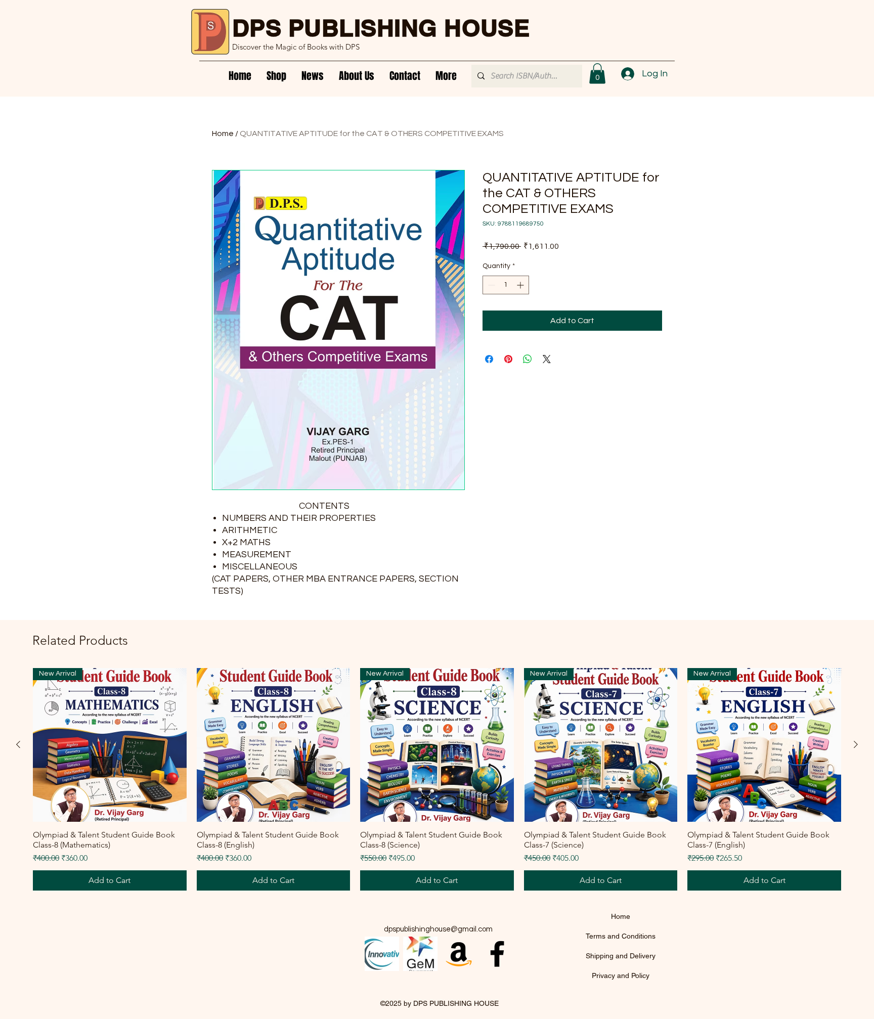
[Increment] (521, 285)
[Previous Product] (18, 744)
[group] (437, 779)
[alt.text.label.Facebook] (497, 954)
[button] (597, 73)
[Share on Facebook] (489, 359)
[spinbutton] (506, 285)
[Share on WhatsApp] (527, 359)
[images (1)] (420, 954)
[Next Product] (856, 744)
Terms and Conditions (621, 936)
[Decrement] (490, 285)
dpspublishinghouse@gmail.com (438, 929)
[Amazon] (459, 954)
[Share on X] (547, 359)
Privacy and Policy (620, 975)
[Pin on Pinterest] (508, 359)
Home (223, 133)
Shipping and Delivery (621, 956)
